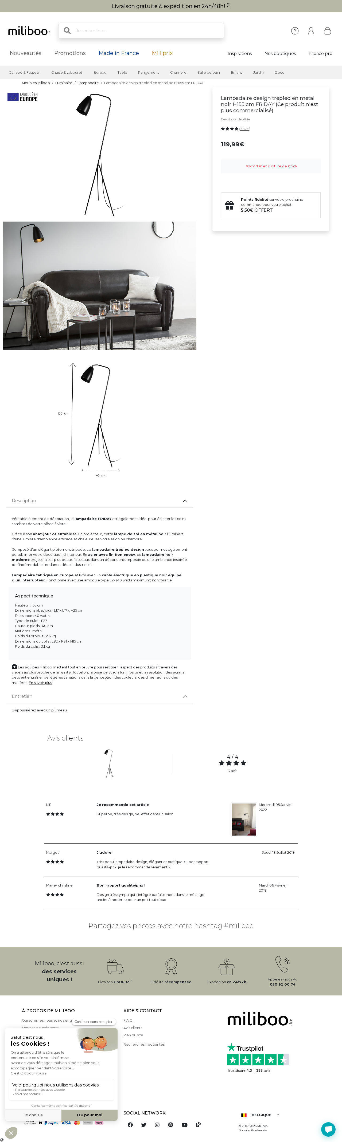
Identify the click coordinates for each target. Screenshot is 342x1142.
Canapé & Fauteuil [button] (24, 72)
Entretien (22, 696)
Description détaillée (235, 119)
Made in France (119, 53)
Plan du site (133, 1035)
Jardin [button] (258, 72)
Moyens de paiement (40, 1028)
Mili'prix (162, 53)
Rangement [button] (148, 72)
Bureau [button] (100, 72)
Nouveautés (25, 53)
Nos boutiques (280, 53)
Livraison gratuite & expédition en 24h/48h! (171, 6)
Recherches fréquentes (144, 1044)
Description (24, 500)
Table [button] (122, 72)
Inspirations (240, 53)
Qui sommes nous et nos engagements (56, 1020)
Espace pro (320, 53)
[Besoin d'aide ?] (328, 1129)
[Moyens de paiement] (69, 1123)
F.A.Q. (128, 1020)
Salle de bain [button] (208, 72)
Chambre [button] (178, 72)
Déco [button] (280, 72)
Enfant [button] (236, 72)
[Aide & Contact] (295, 31)
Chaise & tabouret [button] (66, 72)
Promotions (70, 53)
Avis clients (132, 1028)
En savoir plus (40, 683)
